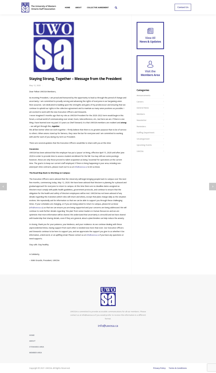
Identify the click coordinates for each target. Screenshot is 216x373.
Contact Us (182, 7)
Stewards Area (36, 347)
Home (31, 335)
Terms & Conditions (178, 368)
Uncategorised (143, 139)
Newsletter (141, 120)
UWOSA (140, 151)
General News (143, 107)
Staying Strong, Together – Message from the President (75, 78)
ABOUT (78, 7)
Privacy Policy (159, 368)
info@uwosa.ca (80, 167)
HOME (67, 7)
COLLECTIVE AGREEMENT (98, 7)
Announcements (143, 95)
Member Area (35, 352)
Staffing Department (145, 132)
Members (141, 114)
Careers (140, 101)
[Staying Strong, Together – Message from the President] (53, 47)
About (32, 341)
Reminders (141, 126)
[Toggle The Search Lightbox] (115, 8)
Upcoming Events (144, 145)
